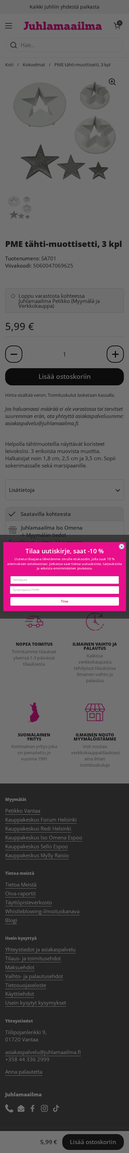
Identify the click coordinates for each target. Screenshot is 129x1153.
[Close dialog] (121, 546)
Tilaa (64, 601)
